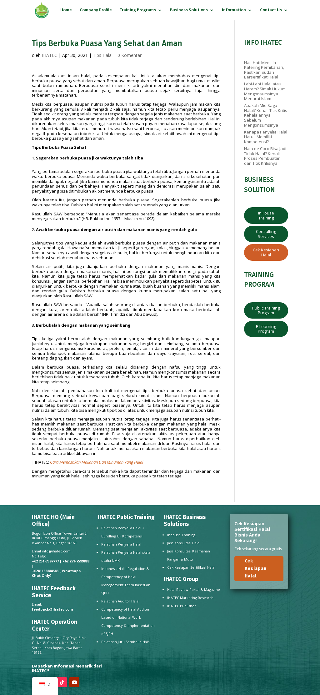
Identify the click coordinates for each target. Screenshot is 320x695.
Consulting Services (266, 234)
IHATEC (49, 55)
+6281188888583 (45, 570)
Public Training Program (266, 310)
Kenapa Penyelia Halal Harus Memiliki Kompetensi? (265, 136)
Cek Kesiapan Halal (266, 252)
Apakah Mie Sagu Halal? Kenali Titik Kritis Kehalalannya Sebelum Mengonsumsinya (265, 115)
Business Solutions (189, 10)
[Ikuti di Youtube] (74, 682)
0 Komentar (130, 55)
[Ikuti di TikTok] (62, 682)
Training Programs (138, 10)
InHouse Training (266, 215)
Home (66, 10)
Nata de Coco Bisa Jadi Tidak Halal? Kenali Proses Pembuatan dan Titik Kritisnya (265, 156)
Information (234, 10)
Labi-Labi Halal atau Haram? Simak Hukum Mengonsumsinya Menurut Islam (265, 91)
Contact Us (271, 10)
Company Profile (96, 10)
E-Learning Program (266, 329)
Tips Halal (102, 55)
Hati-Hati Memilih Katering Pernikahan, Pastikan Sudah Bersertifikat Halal (264, 70)
